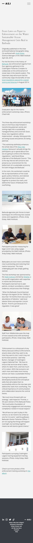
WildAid (26, 277)
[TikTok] (13, 520)
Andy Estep (20, 53)
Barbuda (5, 64)
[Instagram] (7, 520)
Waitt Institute (10, 277)
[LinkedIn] (3, 520)
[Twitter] (10, 520)
